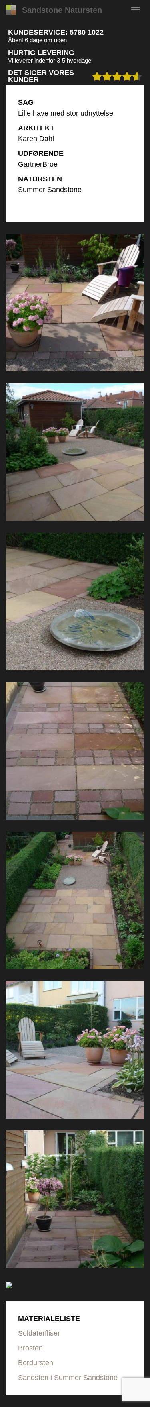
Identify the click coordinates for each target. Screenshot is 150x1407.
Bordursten (35, 1363)
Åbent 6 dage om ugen (37, 40)
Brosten (30, 1348)
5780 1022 (87, 32)
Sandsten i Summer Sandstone (68, 1377)
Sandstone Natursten (62, 10)
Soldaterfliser (39, 1333)
